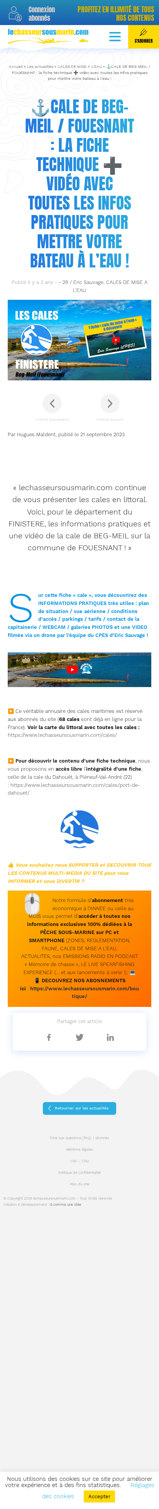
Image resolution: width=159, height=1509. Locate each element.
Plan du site (79, 1184)
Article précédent (52, 419)
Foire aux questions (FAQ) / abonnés (79, 1138)
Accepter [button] (99, 1496)
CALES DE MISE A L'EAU (80, 66)
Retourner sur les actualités (81, 1108)
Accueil (16, 66)
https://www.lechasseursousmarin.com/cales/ (62, 735)
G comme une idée (65, 1205)
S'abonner (143, 41)
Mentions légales (79, 1149)
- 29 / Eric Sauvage (81, 282)
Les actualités (40, 66)
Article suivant (109, 419)
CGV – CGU (79, 1161)
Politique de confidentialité (79, 1173)
